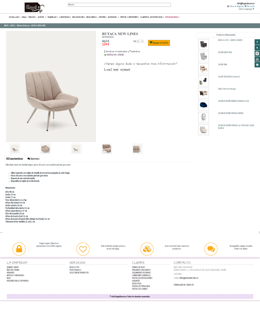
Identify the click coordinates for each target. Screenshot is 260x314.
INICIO (6, 25)
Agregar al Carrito (160, 43)
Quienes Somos (13, 267)
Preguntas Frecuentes (141, 270)
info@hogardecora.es (189, 278)
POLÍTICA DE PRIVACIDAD (141, 286)
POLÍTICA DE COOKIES (139, 289)
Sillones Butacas (23, 25)
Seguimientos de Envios (141, 273)
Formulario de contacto (184, 285)
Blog (9, 278)
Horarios (10, 273)
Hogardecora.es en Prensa (18, 281)
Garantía (136, 281)
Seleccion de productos (79, 273)
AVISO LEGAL (137, 283)
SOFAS (12, 25)
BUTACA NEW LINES (38, 25)
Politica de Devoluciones (142, 278)
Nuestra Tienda (13, 270)
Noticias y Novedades (15, 275)
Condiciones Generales (141, 275)
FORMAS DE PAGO (138, 267)
